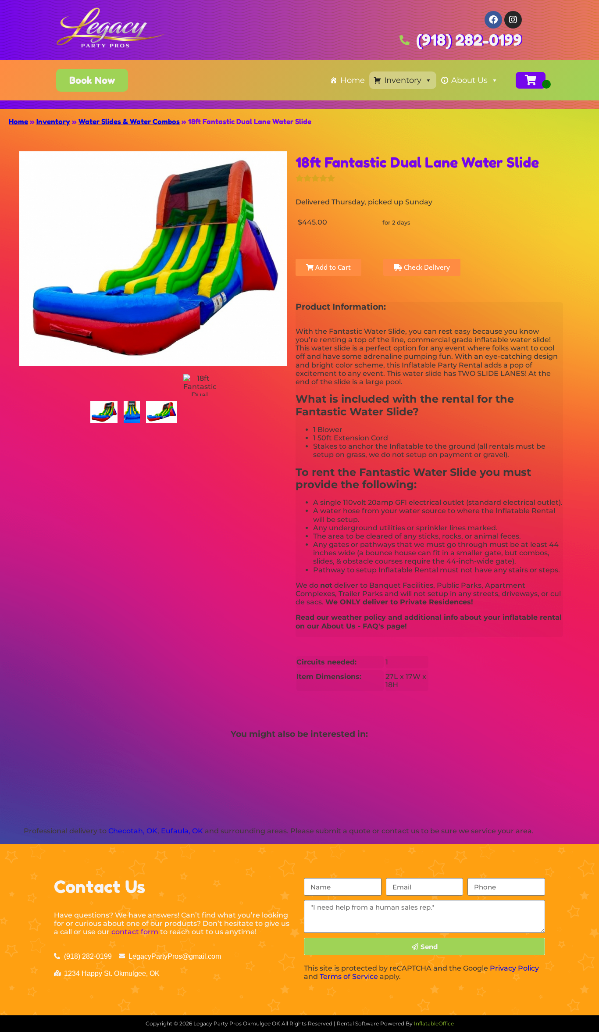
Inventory (402, 80)
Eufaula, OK (182, 831)
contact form (134, 932)
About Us (469, 80)
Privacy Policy (514, 968)
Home (352, 80)
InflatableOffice (434, 1023)
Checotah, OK (132, 831)
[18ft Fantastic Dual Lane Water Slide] (104, 412)
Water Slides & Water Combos (129, 121)
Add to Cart (332, 267)
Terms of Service (349, 976)
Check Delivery (426, 267)
